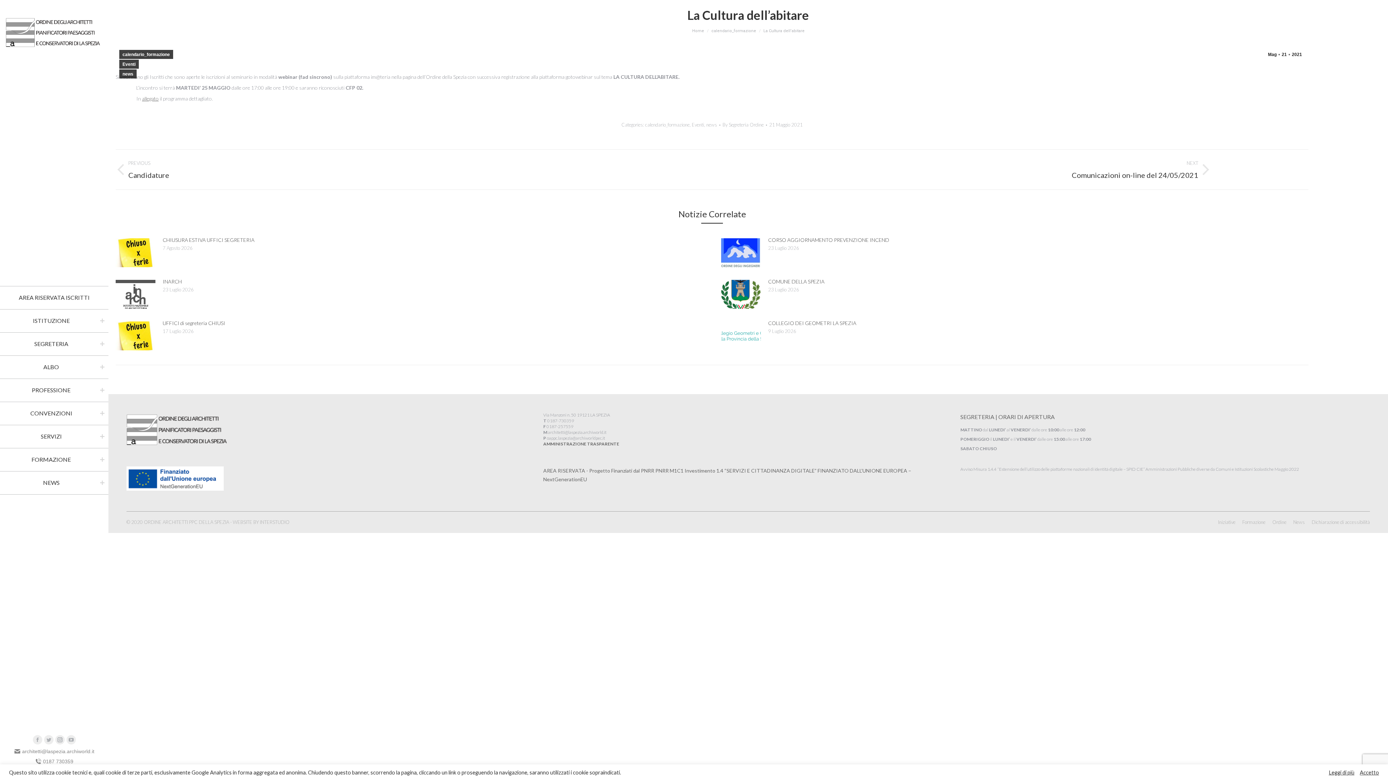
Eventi (129, 64)
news (128, 74)
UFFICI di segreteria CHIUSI (194, 323)
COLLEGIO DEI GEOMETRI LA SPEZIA (812, 323)
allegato (150, 98)
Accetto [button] (1369, 772)
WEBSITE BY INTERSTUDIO (261, 522)
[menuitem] (54, 298)
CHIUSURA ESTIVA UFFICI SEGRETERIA (208, 240)
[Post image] (135, 252)
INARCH (172, 281)
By (743, 125)
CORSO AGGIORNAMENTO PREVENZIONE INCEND (828, 240)
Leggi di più (1341, 772)
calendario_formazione (146, 54)
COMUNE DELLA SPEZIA (796, 281)
